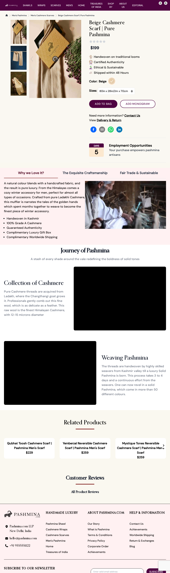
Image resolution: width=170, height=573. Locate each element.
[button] (163, 481)
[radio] (112, 81)
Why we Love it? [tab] (31, 173)
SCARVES (56, 5)
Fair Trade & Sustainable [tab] (139, 173)
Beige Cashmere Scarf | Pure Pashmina (76, 15)
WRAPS (41, 5)
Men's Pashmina (19, 15)
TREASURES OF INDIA (96, 5)
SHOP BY (111, 5)
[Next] (78, 59)
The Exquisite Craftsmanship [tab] (85, 173)
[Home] (6, 15)
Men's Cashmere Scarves (42, 15)
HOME (81, 5)
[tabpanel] (85, 210)
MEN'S (69, 5)
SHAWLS (27, 5)
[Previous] (32, 59)
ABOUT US (123, 5)
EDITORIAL (137, 5)
